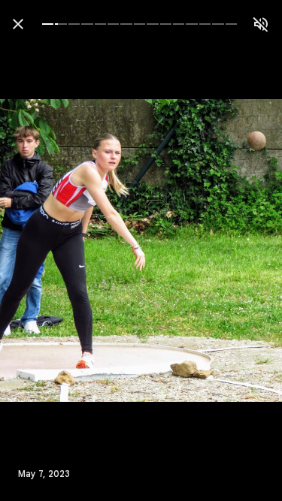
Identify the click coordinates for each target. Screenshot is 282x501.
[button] (42, 251)
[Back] (18, 24)
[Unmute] (261, 24)
